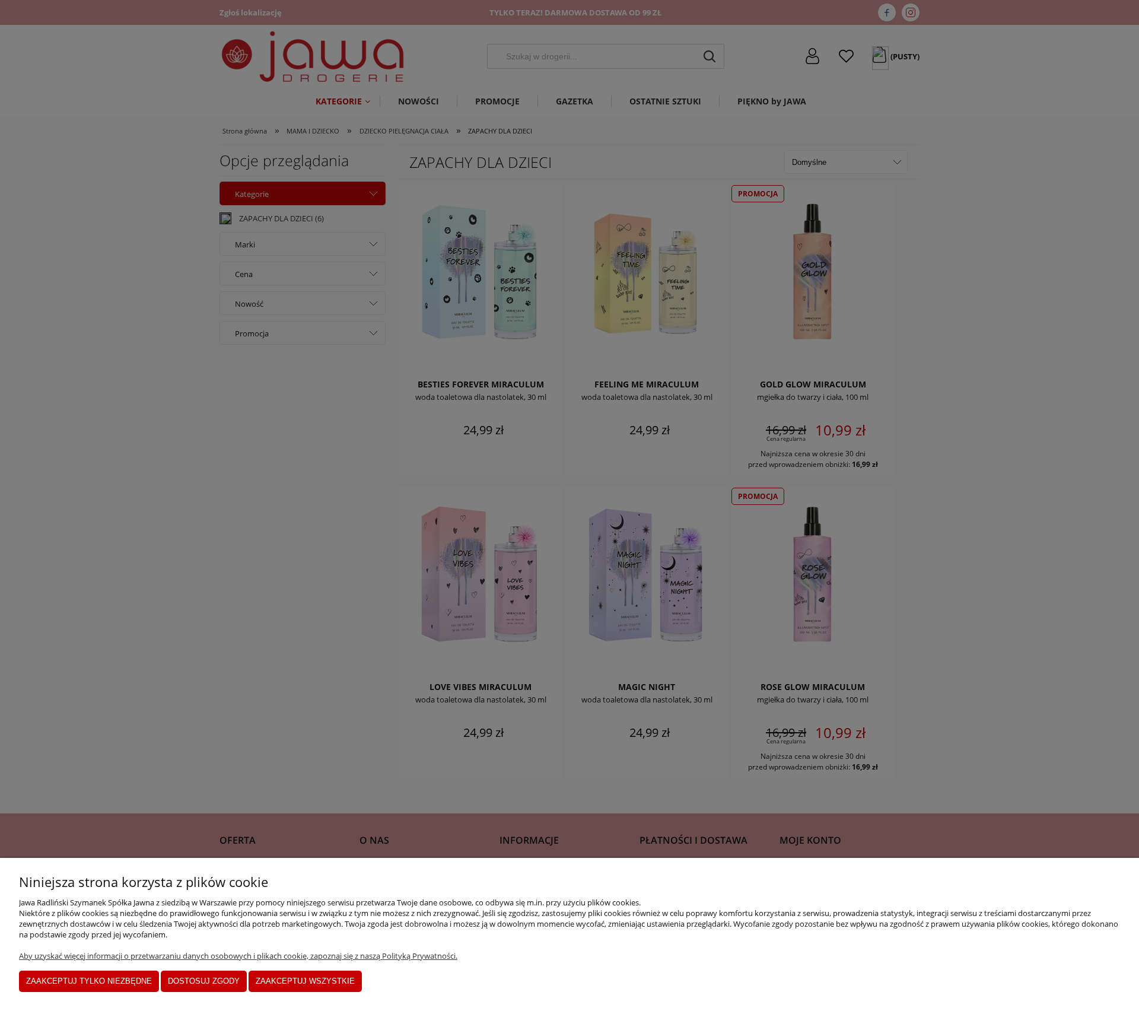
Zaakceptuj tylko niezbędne (89, 981)
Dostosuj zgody (204, 981)
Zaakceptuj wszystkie (305, 981)
